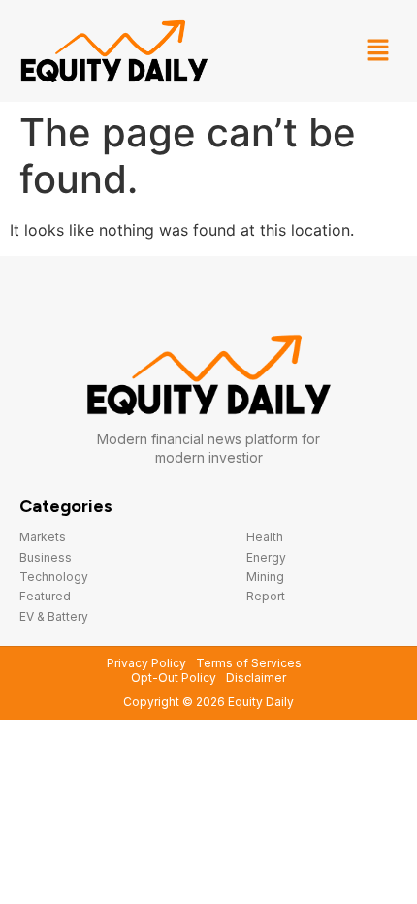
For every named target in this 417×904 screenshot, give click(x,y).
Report (265, 596)
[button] (378, 51)
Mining (265, 576)
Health (264, 537)
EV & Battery (53, 616)
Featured (45, 596)
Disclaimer (256, 678)
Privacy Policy (146, 663)
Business (45, 557)
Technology (53, 576)
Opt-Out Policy (173, 678)
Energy (266, 557)
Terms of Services (249, 663)
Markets (42, 537)
